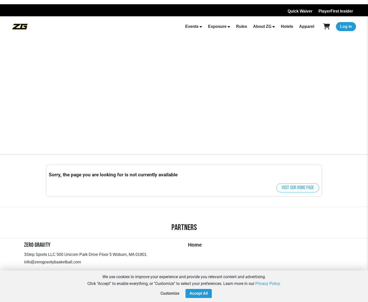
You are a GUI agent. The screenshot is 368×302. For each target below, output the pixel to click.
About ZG (262, 26)
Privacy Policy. (268, 283)
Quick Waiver (300, 11)
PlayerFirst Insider (335, 11)
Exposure (217, 26)
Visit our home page (298, 187)
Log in (346, 26)
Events (192, 26)
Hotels (287, 26)
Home (195, 244)
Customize (169, 293)
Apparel (306, 26)
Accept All (199, 293)
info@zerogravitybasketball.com (52, 262)
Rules (241, 26)
